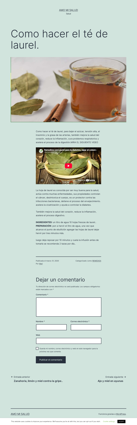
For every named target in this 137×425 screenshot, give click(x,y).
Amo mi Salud (68, 10)
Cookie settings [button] (109, 421)
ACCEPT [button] (121, 421)
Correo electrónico (80, 321)
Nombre (40, 321)
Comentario (42, 294)
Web (38, 335)
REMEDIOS (96, 261)
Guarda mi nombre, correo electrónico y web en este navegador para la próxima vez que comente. (68, 349)
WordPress (121, 414)
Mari (41, 264)
